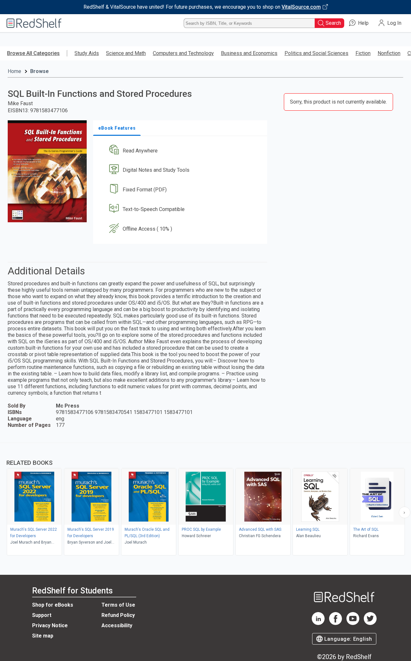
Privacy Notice (50, 625)
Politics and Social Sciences (316, 53)
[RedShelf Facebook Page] (335, 623)
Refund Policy (118, 615)
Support (41, 615)
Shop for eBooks (52, 605)
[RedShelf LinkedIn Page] (318, 623)
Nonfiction (389, 53)
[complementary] (205, 500)
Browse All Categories (33, 53)
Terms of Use (118, 605)
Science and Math (126, 53)
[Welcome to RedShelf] (34, 23)
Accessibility (116, 625)
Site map (42, 636)
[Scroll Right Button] (404, 512)
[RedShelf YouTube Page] (352, 623)
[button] (181, 151)
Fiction (363, 53)
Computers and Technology (183, 53)
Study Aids (86, 53)
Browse (39, 71)
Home (14, 71)
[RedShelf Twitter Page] (370, 623)
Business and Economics (249, 53)
